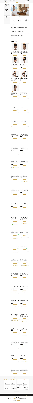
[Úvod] (6, 2)
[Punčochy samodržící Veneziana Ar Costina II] (24, 227)
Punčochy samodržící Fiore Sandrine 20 (14, 314)
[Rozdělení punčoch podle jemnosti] (20, 381)
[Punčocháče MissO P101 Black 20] (15, 213)
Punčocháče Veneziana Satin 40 (23, 175)
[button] (10, 9)
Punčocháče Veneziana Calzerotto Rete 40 (24, 217)
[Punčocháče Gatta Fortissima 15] (24, 88)
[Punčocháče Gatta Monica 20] (24, 46)
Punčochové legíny (6, 9)
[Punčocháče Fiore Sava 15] (15, 241)
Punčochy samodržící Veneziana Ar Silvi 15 (24, 161)
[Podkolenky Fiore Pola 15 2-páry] (15, 268)
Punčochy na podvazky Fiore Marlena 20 (23, 369)
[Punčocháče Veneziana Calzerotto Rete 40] (24, 213)
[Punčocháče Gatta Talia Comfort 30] (15, 46)
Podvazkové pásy (6, 8)
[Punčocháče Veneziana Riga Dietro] (15, 157)
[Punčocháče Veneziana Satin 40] (24, 171)
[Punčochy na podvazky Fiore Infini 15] (15, 143)
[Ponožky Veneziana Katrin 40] (15, 227)
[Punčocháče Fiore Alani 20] (15, 254)
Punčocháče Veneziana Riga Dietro (14, 161)
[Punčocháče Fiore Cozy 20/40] (24, 143)
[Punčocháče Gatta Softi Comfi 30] (24, 102)
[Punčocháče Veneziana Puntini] (24, 254)
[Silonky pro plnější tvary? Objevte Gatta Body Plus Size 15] (7, 381)
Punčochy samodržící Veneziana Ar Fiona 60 (24, 300)
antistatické (27, 33)
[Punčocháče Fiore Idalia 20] (24, 129)
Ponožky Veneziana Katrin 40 (13, 231)
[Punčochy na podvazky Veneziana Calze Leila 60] (24, 185)
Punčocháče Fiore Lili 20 (22, 341)
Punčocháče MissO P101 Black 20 (14, 217)
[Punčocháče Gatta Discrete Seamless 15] (24, 116)
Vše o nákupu (10, 0)
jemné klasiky (20, 33)
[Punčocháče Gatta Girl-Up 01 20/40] (15, 60)
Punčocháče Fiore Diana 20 (22, 355)
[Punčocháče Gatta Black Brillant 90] (24, 241)
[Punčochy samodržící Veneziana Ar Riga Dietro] (15, 282)
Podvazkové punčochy (6, 6)
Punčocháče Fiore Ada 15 (13, 369)
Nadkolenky (6, 10)
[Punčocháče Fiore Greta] (15, 351)
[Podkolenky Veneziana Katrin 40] (15, 185)
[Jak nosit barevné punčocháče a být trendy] (26, 381)
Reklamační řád (25, 396)
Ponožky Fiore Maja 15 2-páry (23, 328)
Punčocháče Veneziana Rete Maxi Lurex (14, 175)
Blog (16, 0)
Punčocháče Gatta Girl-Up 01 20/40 (14, 64)
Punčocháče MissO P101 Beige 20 (14, 203)
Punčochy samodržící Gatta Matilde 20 (23, 64)
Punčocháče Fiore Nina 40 (13, 341)
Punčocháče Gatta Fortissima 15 (23, 92)
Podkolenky (6, 11)
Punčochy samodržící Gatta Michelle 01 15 (24, 78)
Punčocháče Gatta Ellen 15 (13, 92)
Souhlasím (18, 400)
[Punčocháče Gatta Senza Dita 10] (15, 102)
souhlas (14, 398)
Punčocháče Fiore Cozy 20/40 (22, 147)
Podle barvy (6, 17)
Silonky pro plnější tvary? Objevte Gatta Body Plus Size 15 (7, 384)
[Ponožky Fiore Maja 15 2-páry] (24, 324)
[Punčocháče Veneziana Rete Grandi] (24, 268)
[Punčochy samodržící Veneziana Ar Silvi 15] (24, 157)
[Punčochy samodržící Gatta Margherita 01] (15, 74)
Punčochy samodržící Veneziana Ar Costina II (24, 231)
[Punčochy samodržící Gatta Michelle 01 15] (24, 74)
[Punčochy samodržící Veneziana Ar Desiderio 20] (15, 296)
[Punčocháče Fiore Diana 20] (24, 351)
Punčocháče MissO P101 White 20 (23, 203)
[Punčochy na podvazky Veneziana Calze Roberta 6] (24, 310)
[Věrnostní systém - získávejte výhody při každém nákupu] (13, 381)
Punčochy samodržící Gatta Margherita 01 (15, 78)
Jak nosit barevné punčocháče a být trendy (25, 384)
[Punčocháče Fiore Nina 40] (15, 337)
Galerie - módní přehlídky (13, 0)
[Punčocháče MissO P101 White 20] (24, 199)
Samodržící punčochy (7, 5)
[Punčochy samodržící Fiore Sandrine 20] (15, 310)
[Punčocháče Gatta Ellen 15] (15, 88)
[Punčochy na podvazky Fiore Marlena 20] (24, 365)
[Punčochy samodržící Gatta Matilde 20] (24, 60)
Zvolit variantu (15, 82)
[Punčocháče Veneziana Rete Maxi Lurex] (15, 171)
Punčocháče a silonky (7, 4)
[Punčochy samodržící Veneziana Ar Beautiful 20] (24, 282)
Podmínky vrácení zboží (26, 395)
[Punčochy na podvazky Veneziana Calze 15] (15, 324)
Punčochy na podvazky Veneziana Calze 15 (15, 328)
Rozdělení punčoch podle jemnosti (19, 384)
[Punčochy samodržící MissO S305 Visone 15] (15, 129)
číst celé (21, 388)
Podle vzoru (6, 18)
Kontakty (5, 0)
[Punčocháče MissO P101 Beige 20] (15, 199)
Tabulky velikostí (6, 395)
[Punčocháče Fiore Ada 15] (15, 365)
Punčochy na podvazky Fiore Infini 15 (14, 147)
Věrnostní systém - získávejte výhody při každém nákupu (13, 384)
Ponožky (5, 12)
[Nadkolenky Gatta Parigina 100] (15, 116)
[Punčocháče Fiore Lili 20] (24, 337)
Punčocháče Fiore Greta (13, 355)
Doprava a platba (6, 396)
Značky (6, 0)
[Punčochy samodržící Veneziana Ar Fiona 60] (24, 296)
